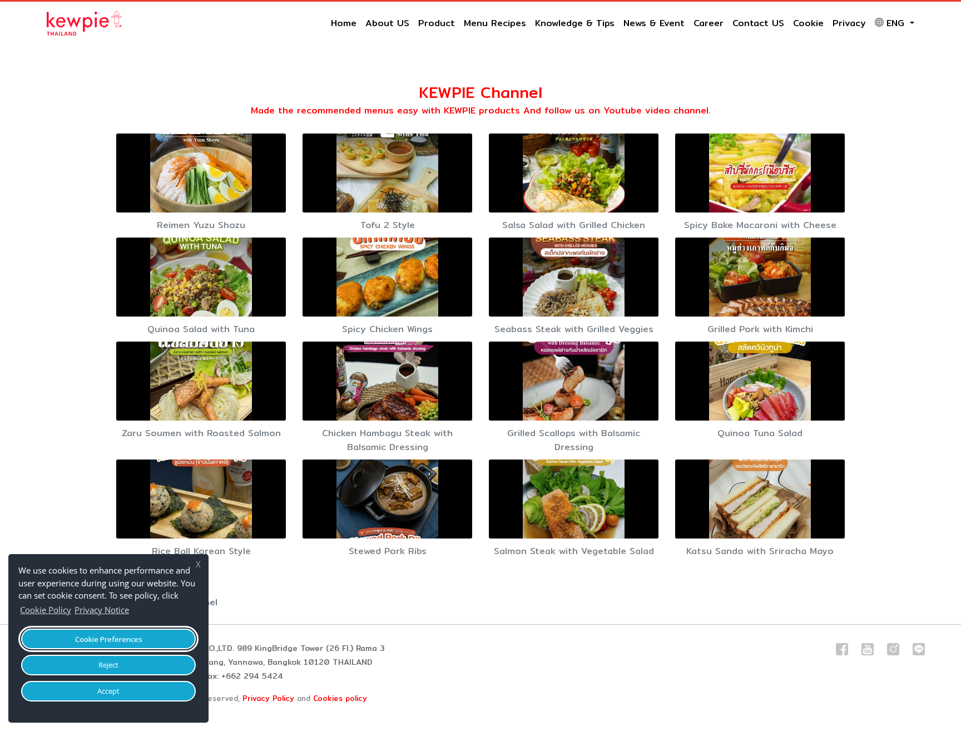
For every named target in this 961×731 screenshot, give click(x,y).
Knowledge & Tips (575, 23)
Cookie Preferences (108, 639)
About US (387, 23)
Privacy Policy (268, 698)
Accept (108, 691)
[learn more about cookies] (134, 611)
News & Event (654, 23)
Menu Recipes (495, 23)
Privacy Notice (102, 609)
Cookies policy (340, 698)
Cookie (808, 23)
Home (343, 23)
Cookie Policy (45, 609)
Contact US (758, 23)
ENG (897, 23)
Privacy (849, 23)
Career (708, 23)
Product (436, 23)
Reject (108, 665)
